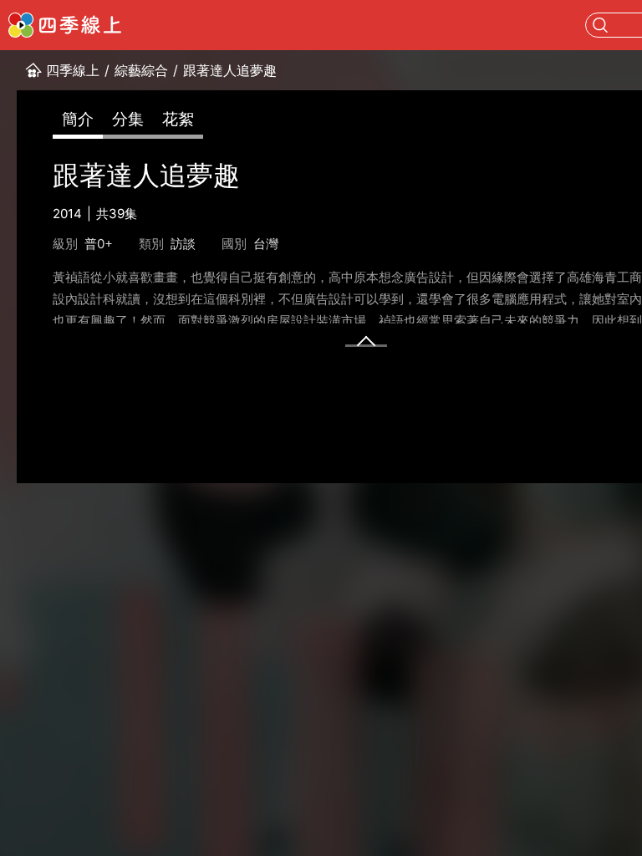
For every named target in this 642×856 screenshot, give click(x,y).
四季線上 (72, 70)
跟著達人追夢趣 (230, 70)
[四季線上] (64, 25)
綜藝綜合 (141, 70)
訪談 (183, 244)
